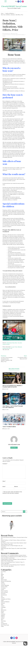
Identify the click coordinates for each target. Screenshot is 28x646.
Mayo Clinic (14, 342)
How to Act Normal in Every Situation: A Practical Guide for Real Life (12, 386)
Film (2, 596)
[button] (25, 643)
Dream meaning (4, 590)
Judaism (2, 605)
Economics (3, 593)
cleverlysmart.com (6, 33)
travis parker (3, 555)
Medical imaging (21, 34)
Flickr (16, 346)
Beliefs (2, 574)
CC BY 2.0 (9, 348)
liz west (12, 346)
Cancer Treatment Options (9, 426)
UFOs (2, 622)
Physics (2, 611)
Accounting (3, 571)
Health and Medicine (7, 34)
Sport (2, 619)
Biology (2, 577)
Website (16, 486)
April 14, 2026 (5, 409)
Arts (2, 572)
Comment (5, 463)
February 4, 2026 (6, 428)
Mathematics (3, 609)
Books (2, 578)
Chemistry (3, 583)
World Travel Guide (5, 625)
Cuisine (2, 589)
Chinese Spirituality (5, 585)
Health (2, 600)
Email (4, 486)
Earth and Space (4, 592)
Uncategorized (4, 623)
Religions (3, 615)
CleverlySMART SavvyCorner (14, 6)
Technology (13, 34)
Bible (2, 575)
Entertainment (4, 594)
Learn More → (14, 447)
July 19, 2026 (5, 389)
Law (2, 608)
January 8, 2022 (14, 33)
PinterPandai (9, 342)
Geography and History (6, 599)
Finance (2, 597)
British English (4, 579)
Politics (2, 612)
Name (4, 481)
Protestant (3, 614)
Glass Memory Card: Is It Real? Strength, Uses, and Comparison (13, 406)
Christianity (3, 588)
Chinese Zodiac (4, 586)
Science (2, 618)
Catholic (2, 582)
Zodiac (2, 626)
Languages (3, 607)
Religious (3, 616)
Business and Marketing (6, 581)
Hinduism (3, 603)
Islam (2, 604)
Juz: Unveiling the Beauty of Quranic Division (17, 555)
